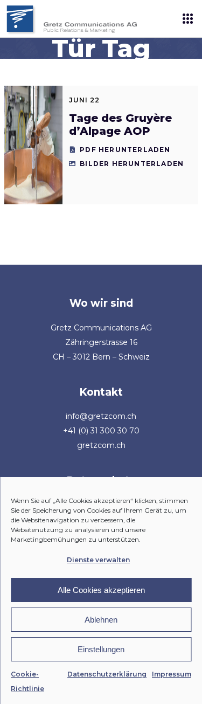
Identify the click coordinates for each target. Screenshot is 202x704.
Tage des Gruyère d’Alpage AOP (120, 124)
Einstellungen (101, 649)
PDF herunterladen (125, 150)
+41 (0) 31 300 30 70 (101, 431)
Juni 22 (84, 100)
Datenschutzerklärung (107, 674)
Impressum (171, 674)
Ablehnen (101, 619)
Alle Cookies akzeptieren (101, 590)
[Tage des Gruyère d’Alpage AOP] (33, 145)
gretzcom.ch (101, 445)
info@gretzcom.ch (101, 416)
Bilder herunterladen (132, 164)
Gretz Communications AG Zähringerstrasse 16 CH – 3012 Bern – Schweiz (101, 342)
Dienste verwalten (98, 560)
